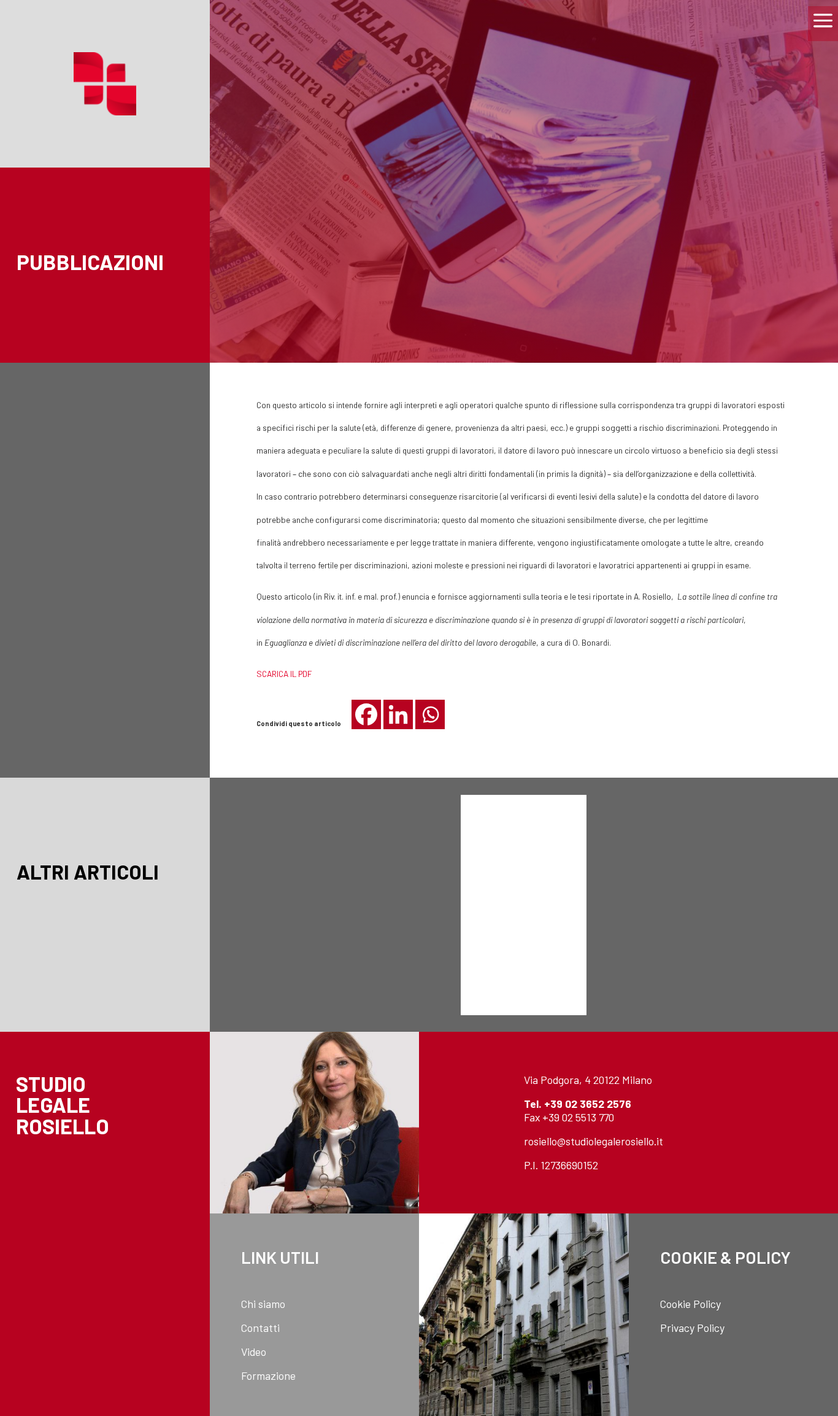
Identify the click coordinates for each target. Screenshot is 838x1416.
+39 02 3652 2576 (587, 1103)
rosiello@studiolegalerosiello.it (593, 1141)
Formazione (268, 1375)
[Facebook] (366, 714)
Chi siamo (263, 1303)
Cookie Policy (690, 1303)
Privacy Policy (692, 1327)
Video (253, 1351)
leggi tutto (314, 929)
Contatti (260, 1327)
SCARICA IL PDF (284, 673)
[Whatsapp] (430, 714)
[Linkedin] (398, 714)
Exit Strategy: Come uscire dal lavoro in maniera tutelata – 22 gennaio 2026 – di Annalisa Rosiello (733, 867)
